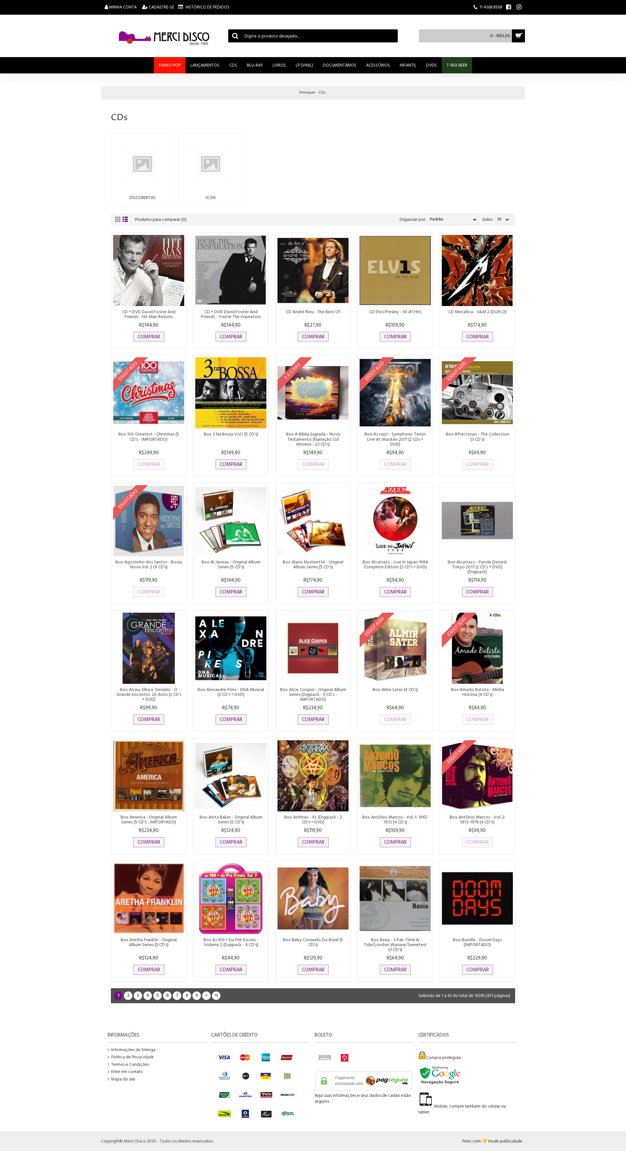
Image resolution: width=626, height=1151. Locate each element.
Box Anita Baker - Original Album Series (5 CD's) (231, 819)
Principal (306, 92)
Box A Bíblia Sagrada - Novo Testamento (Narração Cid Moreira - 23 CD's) (313, 439)
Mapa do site (123, 1079)
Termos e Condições (130, 1064)
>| (216, 995)
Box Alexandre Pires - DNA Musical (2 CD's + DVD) (231, 692)
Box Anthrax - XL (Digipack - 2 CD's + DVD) (313, 819)
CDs (322, 92)
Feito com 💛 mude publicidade (492, 1141)
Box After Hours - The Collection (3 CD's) (477, 436)
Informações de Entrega (133, 1050)
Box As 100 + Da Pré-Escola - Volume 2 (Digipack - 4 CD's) (230, 942)
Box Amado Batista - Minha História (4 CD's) (477, 692)
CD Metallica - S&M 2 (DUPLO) (477, 311)
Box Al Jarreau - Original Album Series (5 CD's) (231, 564)
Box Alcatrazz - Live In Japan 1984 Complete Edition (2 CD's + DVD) (395, 564)
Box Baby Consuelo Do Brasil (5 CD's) (313, 942)
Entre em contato (127, 1071)
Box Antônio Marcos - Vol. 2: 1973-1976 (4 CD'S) (477, 819)
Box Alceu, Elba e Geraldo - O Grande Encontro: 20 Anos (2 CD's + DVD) (148, 694)
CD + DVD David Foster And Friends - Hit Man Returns (148, 314)
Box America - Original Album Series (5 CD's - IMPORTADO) (149, 819)
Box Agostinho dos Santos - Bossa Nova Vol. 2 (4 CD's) (148, 564)
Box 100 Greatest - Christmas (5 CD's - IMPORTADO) (148, 436)
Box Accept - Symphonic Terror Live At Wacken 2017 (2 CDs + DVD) (395, 439)
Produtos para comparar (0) (160, 219)
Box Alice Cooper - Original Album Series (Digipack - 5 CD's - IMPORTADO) (313, 694)
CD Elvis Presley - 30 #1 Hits (395, 311)
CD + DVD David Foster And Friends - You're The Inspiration (231, 314)
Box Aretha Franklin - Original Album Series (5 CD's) (149, 942)
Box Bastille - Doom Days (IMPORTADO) (477, 942)
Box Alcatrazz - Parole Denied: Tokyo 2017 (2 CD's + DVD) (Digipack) (477, 567)
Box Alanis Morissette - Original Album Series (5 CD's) (313, 564)
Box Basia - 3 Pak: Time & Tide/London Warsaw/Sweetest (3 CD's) (395, 945)
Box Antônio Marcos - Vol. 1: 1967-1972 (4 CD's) (395, 819)
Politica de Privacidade (132, 1057)
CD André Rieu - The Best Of (313, 311)
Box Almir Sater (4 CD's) (395, 689)
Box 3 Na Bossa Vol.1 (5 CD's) (231, 434)
